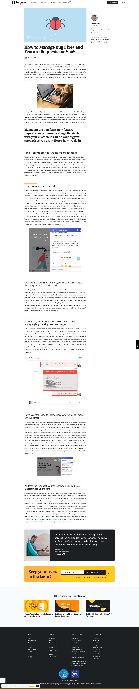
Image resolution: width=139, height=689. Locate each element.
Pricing (51, 647)
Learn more (31, 686)
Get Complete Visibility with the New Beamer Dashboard (68, 615)
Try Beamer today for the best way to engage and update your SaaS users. (50, 522)
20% (57, 67)
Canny (51, 654)
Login (123, 2)
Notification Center (54, 645)
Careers (30, 651)
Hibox (36, 336)
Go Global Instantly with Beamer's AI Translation (99, 615)
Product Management (97, 41)
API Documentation (98, 647)
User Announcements (76, 640)
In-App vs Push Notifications (78, 663)
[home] (19, 2)
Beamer (26, 214)
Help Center (96, 640)
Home (29, 638)
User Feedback (103, 42)
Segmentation (74, 642)
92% (66, 67)
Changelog (52, 638)
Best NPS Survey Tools (77, 665)
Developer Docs (97, 645)
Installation (96, 638)
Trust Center (96, 658)
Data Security (96, 654)
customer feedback (104, 39)
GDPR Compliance (97, 656)
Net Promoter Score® (54, 642)
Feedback (51, 640)
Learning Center (97, 642)
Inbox (72, 645)
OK (37, 686)
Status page (31, 645)
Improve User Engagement (78, 651)
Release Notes (75, 638)
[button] (34, 2)
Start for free (113, 2)
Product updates (32, 640)
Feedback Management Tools (78, 661)
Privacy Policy (96, 651)
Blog (29, 642)
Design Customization (76, 649)
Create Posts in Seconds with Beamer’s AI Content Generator (38, 615)
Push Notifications (75, 647)
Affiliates (30, 647)
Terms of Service (97, 649)
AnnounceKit (52, 656)
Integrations (74, 654)
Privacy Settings (32, 649)
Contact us (30, 654)
